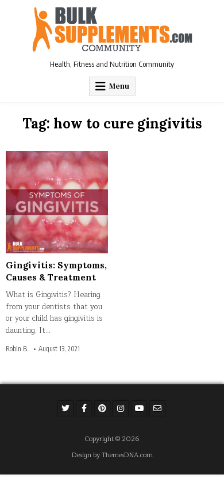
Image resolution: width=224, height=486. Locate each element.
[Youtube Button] (139, 408)
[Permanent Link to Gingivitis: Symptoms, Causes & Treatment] (57, 202)
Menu (119, 86)
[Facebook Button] (83, 408)
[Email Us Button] (157, 408)
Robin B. (17, 348)
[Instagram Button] (120, 408)
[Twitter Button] (65, 408)
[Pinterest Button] (102, 408)
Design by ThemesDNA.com (112, 455)
